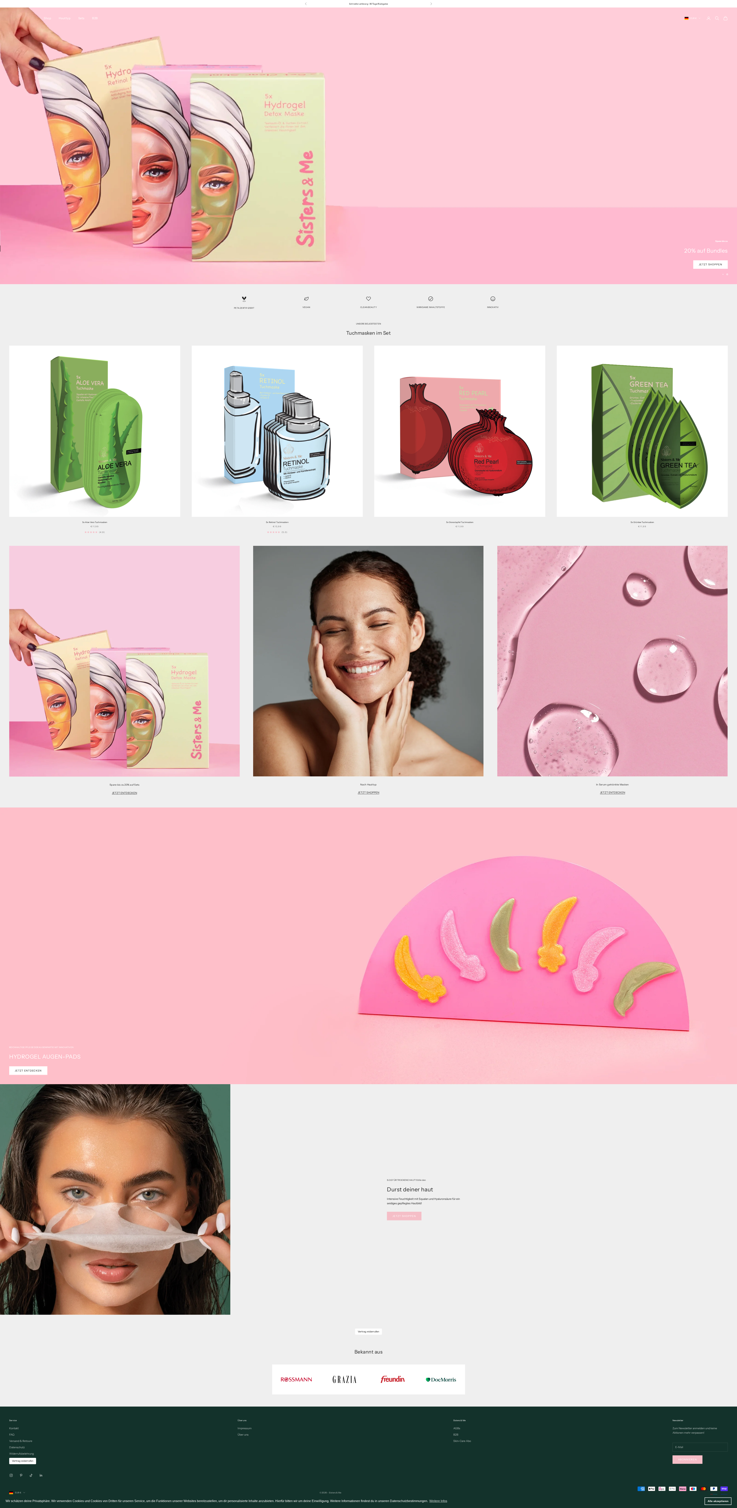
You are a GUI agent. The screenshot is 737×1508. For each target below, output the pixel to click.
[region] (368, 145)
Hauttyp (64, 18)
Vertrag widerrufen (368, 1331)
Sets (81, 18)
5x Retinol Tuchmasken (277, 522)
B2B (95, 18)
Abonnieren (687, 1459)
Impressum (245, 1428)
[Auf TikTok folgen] (31, 1475)
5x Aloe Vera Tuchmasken (94, 522)
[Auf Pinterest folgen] (21, 1475)
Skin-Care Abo (462, 1441)
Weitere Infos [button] (438, 1501)
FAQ (11, 1434)
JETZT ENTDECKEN (124, 793)
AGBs (456, 1428)
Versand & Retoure (20, 1441)
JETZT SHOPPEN (368, 792)
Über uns (243, 1434)
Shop (47, 18)
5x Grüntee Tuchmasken (642, 522)
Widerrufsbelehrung (21, 1453)
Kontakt (14, 1428)
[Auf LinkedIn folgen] (41, 1475)
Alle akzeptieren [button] (718, 1501)
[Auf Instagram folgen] (11, 1475)
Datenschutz (17, 1447)
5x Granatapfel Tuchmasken (459, 522)
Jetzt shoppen (26, 264)
